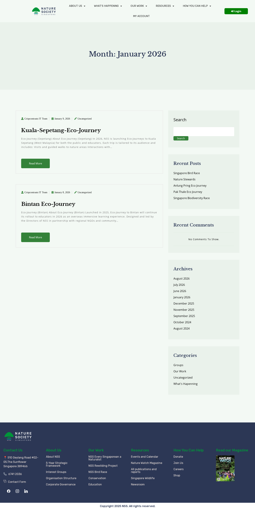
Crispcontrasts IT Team (35, 118)
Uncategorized (85, 118)
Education (95, 484)
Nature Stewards (184, 179)
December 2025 (183, 303)
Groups (178, 365)
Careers (178, 469)
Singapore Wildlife (143, 478)
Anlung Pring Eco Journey (189, 185)
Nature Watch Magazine (146, 463)
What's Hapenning (185, 384)
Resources (163, 5)
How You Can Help (188, 450)
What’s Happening (106, 5)
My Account (141, 16)
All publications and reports (144, 471)
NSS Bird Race (97, 472)
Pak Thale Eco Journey (187, 192)
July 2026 (179, 285)
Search (179, 119)
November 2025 (183, 310)
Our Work (137, 5)
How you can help (195, 5)
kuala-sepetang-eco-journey (61, 130)
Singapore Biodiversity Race (191, 198)
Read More (35, 163)
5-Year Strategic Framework (56, 464)
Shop (176, 475)
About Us (75, 5)
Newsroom (138, 484)
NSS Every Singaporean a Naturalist (104, 458)
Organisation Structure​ (61, 478)
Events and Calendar (144, 456)
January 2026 (181, 297)
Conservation (97, 478)
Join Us (178, 463)
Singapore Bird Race (186, 173)
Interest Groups (56, 472)
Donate (178, 456)
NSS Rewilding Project (103, 465)
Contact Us (13, 450)
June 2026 (179, 291)
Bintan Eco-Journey (48, 204)
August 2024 (181, 328)
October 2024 (182, 322)
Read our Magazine (232, 450)
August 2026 (181, 278)
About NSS (53, 456)
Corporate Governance (60, 484)
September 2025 (184, 316)
